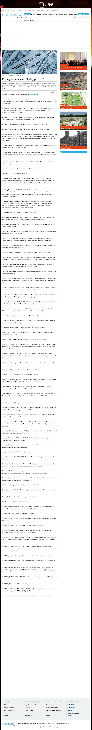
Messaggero (30, 596)
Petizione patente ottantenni (53, 710)
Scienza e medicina (9, 710)
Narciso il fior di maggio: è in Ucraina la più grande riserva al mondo (72, 127)
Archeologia (29, 716)
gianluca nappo (62, 19)
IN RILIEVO (11, 75)
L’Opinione (70, 704)
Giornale (6, 596)
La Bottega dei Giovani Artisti (52, 10)
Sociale (48, 716)
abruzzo (26, 19)
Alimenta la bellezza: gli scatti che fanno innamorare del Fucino (71, 107)
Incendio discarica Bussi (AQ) (68, 88)
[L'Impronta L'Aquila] (12, 16)
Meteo (14, 10)
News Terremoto (73, 702)
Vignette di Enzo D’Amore (32, 704)
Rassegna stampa (38, 596)
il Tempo (16, 596)
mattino (25, 596)
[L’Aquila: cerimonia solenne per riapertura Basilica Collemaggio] (73, 61)
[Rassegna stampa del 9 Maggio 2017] (29, 74)
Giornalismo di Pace (51, 704)
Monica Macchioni (32, 94)
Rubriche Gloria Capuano (54, 702)
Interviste (70, 710)
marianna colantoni (29, 20)
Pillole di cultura (29, 710)
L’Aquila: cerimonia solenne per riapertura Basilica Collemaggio (71, 67)
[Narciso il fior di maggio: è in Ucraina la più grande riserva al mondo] (73, 121)
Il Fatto (11, 596)
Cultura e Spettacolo (32, 702)
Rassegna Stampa (19, 75)
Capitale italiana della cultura (37, 19)
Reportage (27, 707)
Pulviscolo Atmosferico (52, 707)
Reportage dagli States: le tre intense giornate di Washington (70, 147)
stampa (52, 596)
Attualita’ (7, 702)
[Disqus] (29, 626)
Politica (6, 704)
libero (20, 596)
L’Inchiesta (71, 707)
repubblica (47, 596)
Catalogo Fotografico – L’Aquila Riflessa (26, 10)
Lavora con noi (40, 10)
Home (3, 10)
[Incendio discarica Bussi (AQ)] (73, 81)
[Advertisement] (46, 35)
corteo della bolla (52, 19)
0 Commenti (52, 92)
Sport (69, 716)
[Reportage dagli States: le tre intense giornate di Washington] (73, 140)
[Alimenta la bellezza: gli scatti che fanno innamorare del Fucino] (73, 101)
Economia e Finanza (9, 707)
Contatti (9, 10)
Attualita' (4, 75)
